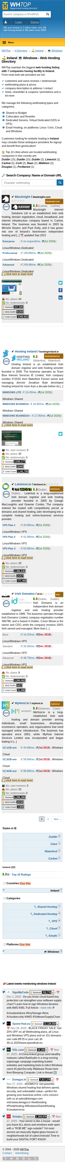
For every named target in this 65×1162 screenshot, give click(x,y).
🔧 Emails (52, 935)
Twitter (11, 1158)
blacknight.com (53, 201)
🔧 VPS (54, 921)
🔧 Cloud (53, 928)
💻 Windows (55, 50)
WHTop (6, 50)
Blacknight (22, 196)
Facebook (5, 1158)
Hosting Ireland (26, 351)
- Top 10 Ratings (19, 874)
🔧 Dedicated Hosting (45, 913)
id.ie (58, 595)
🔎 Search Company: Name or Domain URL (32, 175)
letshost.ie (55, 489)
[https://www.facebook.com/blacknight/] (60, 290)
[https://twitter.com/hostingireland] (60, 434)
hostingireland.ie (52, 356)
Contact (7, 1153)
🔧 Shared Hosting (46, 906)
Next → (57, 819)
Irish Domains (25, 593)
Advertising (21, 1153)
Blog (17, 1158)
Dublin (54, 836)
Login (18, 22)
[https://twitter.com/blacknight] (60, 283)
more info (46, 1007)
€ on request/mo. (31, 241)
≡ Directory (20, 50)
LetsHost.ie (23, 484)
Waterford (52, 851)
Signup (34, 22)
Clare (55, 843)
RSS (35, 1158)
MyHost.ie (22, 703)
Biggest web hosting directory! (23, 8)
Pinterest (23, 1158)
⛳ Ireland (37, 50)
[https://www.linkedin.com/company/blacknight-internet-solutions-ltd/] (60, 298)
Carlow (54, 858)
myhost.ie (55, 704)
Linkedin (29, 1158)
